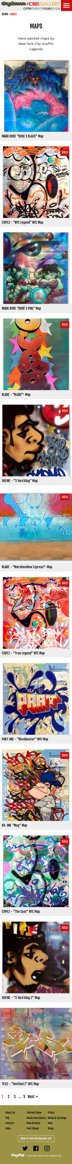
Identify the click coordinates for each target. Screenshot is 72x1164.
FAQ (7, 1118)
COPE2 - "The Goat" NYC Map (21, 911)
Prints (51, 1112)
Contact (10, 1123)
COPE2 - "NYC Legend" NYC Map (22, 222)
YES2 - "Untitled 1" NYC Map (20, 1084)
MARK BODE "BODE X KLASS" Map (22, 136)
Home (5, 14)
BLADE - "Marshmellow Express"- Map (27, 567)
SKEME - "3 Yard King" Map (20, 481)
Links (8, 1128)
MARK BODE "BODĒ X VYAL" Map (21, 308)
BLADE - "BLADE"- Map (16, 395)
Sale (50, 1123)
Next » (33, 1096)
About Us (10, 1112)
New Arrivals (33, 1123)
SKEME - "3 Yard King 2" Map (21, 998)
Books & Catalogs (57, 1118)
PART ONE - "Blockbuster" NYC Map (25, 739)
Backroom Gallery (36, 1118)
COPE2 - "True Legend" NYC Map (23, 653)
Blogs (51, 1128)
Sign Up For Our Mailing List (36, 1138)
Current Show (34, 1112)
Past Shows (33, 1128)
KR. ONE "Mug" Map (14, 825)
